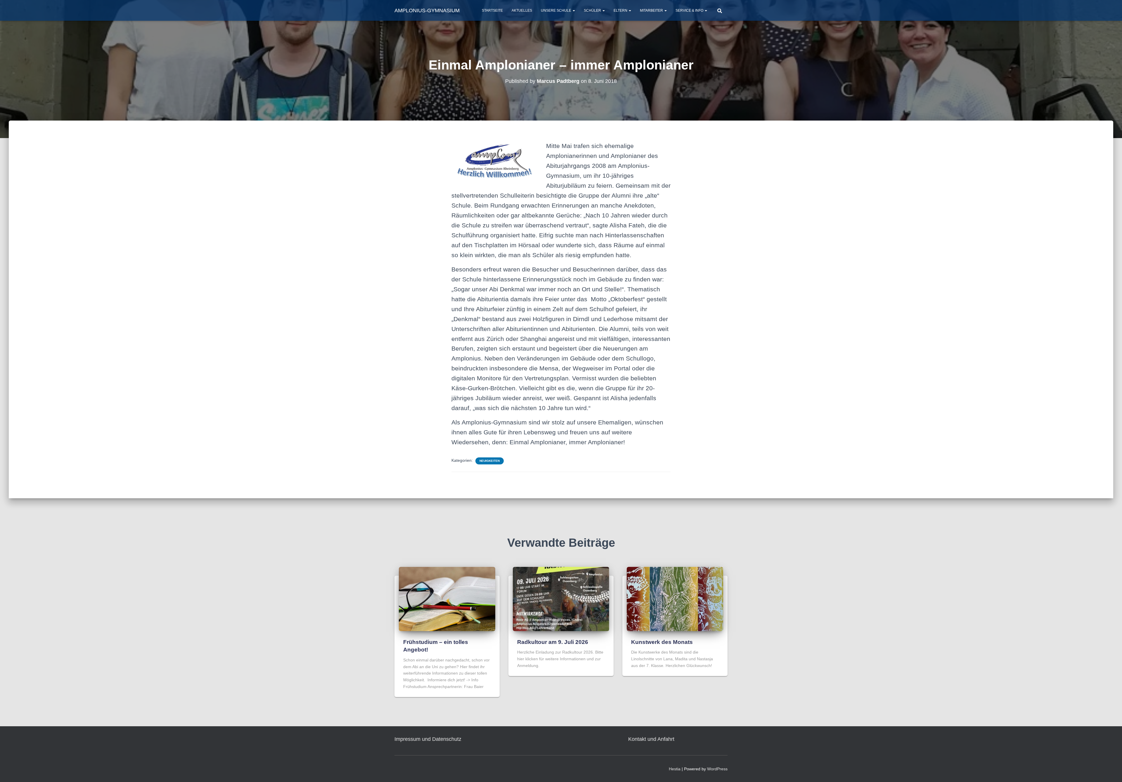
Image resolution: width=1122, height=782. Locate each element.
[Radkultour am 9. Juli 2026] (561, 598)
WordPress (717, 769)
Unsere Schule (556, 10)
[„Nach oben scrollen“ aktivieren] (1110, 770)
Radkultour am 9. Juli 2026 (552, 642)
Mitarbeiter (652, 10)
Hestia (675, 769)
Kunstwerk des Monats (662, 642)
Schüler (593, 10)
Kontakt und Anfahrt (651, 739)
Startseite (492, 10)
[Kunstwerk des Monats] (675, 598)
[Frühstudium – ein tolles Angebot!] (447, 598)
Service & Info (690, 10)
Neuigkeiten (489, 460)
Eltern (621, 10)
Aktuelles (522, 10)
